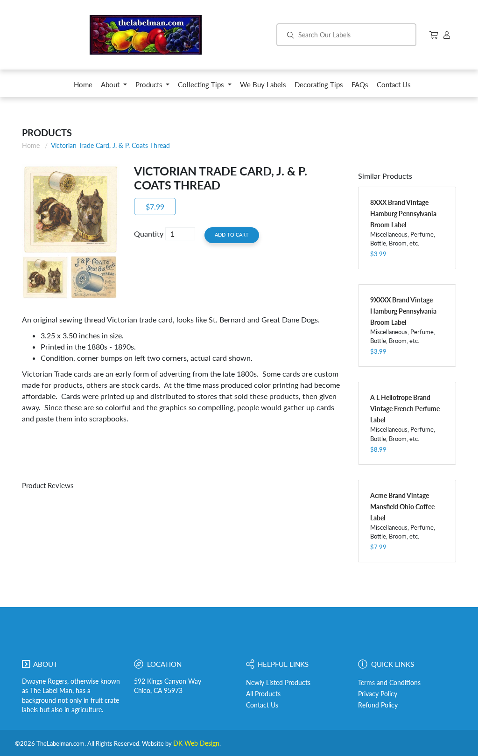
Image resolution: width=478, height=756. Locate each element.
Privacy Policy (377, 694)
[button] (113, 87)
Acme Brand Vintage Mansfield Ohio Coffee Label (402, 506)
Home (31, 145)
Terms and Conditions (389, 682)
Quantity (148, 233)
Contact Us (262, 705)
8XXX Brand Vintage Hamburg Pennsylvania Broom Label (403, 213)
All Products (263, 694)
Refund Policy (378, 705)
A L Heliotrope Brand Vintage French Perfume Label (405, 408)
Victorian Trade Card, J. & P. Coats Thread (110, 145)
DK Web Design (196, 743)
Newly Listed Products (278, 682)
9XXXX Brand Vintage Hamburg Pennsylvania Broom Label (403, 311)
